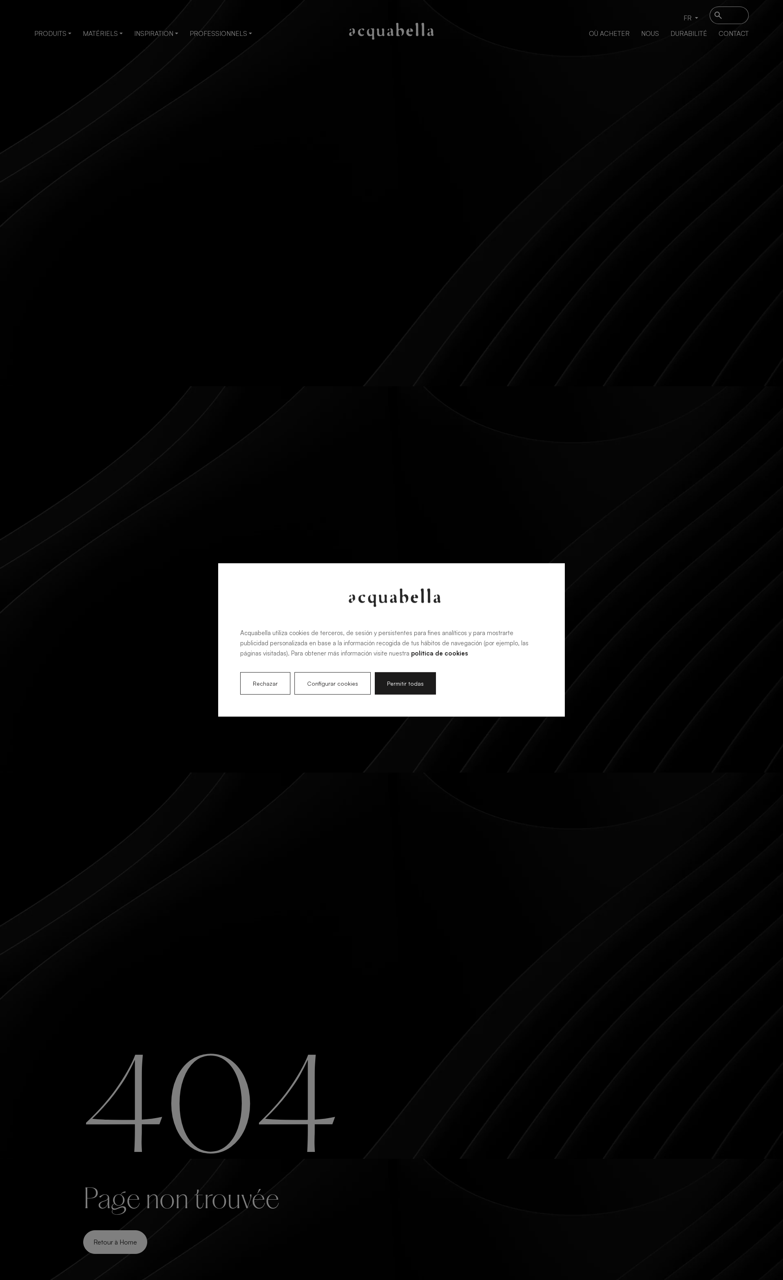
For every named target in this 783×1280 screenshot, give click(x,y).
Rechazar (265, 683)
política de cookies (439, 653)
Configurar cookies (332, 683)
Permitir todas (405, 683)
